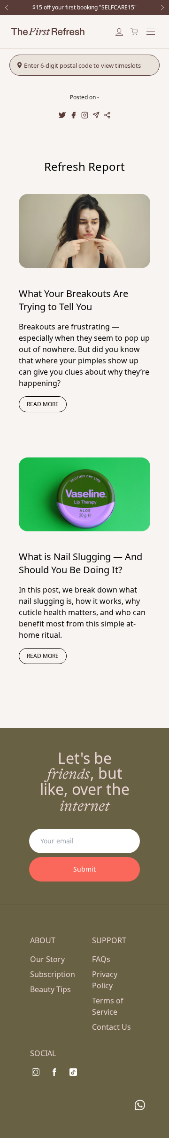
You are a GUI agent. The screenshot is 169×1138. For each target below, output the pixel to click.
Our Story (47, 959)
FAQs (101, 959)
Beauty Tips (50, 989)
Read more (43, 404)
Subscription (52, 974)
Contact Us (111, 1027)
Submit (84, 869)
